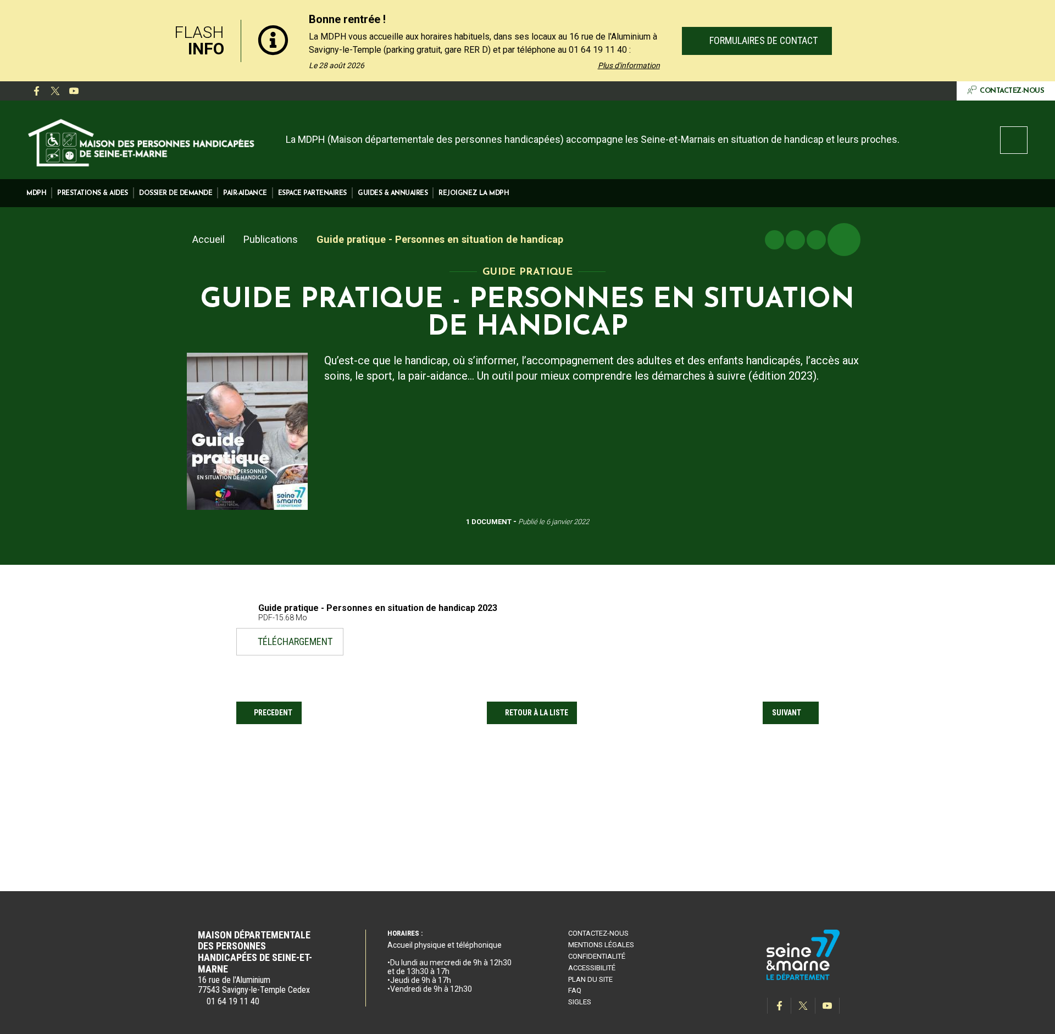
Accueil (208, 239)
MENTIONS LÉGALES (601, 945)
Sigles (579, 1002)
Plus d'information (629, 65)
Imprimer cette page (774, 239)
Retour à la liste (536, 712)
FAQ (574, 990)
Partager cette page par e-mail (816, 239)
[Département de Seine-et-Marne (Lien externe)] (803, 978)
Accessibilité (591, 968)
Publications (270, 239)
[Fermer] (912, 41)
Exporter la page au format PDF (795, 239)
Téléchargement (295, 641)
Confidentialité (596, 956)
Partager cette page (844, 239)
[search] (1014, 140)
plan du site (590, 979)
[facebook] (36, 91)
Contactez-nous (598, 933)
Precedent (273, 712)
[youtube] (73, 91)
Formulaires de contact (762, 40)
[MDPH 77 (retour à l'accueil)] (142, 141)
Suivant (786, 712)
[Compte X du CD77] (55, 91)
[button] (36, 193)
